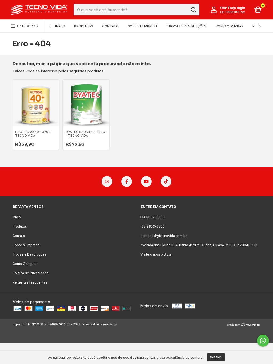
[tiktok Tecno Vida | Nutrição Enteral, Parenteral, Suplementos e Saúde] (166, 181)
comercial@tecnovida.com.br (163, 236)
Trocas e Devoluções (186, 26)
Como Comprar (229, 26)
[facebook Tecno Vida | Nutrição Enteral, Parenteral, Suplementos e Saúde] (126, 181)
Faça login (236, 8)
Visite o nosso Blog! (156, 254)
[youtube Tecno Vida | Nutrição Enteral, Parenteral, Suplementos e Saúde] (146, 181)
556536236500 (152, 217)
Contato (110, 26)
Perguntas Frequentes (30, 282)
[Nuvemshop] (243, 325)
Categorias (27, 26)
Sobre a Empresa (143, 26)
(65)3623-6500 (152, 226)
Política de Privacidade (31, 273)
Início (60, 26)
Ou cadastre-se (232, 12)
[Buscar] (193, 10)
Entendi (216, 357)
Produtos (83, 26)
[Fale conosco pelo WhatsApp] (263, 341)
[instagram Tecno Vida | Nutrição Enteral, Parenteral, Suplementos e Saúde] (107, 181)
